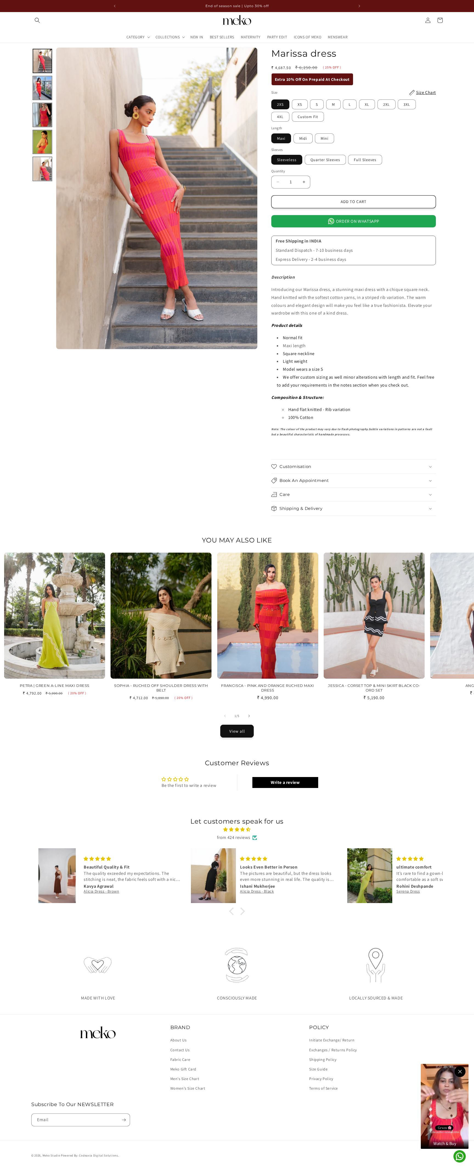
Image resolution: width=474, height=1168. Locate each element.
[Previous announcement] (115, 6)
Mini (324, 138)
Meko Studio (51, 1155)
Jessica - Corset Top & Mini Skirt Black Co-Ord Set (374, 687)
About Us (178, 1040)
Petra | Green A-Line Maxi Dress (54, 685)
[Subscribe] (124, 1119)
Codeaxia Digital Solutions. (99, 1155)
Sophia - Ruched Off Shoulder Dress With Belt (161, 687)
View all (237, 731)
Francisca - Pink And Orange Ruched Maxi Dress (267, 687)
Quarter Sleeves (325, 159)
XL (367, 104)
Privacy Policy (321, 1078)
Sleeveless (287, 159)
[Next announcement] (359, 6)
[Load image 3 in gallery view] (42, 115)
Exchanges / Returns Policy (333, 1049)
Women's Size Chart (187, 1088)
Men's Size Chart (184, 1078)
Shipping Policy (322, 1059)
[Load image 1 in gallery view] (42, 61)
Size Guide (318, 1069)
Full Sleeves (365, 159)
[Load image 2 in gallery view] (42, 88)
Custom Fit (308, 116)
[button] (37, 20)
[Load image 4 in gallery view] (42, 142)
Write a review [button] (285, 782)
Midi (303, 138)
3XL (407, 104)
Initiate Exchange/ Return (331, 1040)
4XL (280, 116)
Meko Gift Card (183, 1069)
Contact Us (180, 1049)
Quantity (278, 171)
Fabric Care (180, 1059)
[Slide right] (249, 716)
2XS (280, 104)
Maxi (281, 138)
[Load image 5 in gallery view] (42, 169)
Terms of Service (323, 1088)
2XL (386, 104)
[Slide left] (225, 716)
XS (300, 104)
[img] (237, 830)
